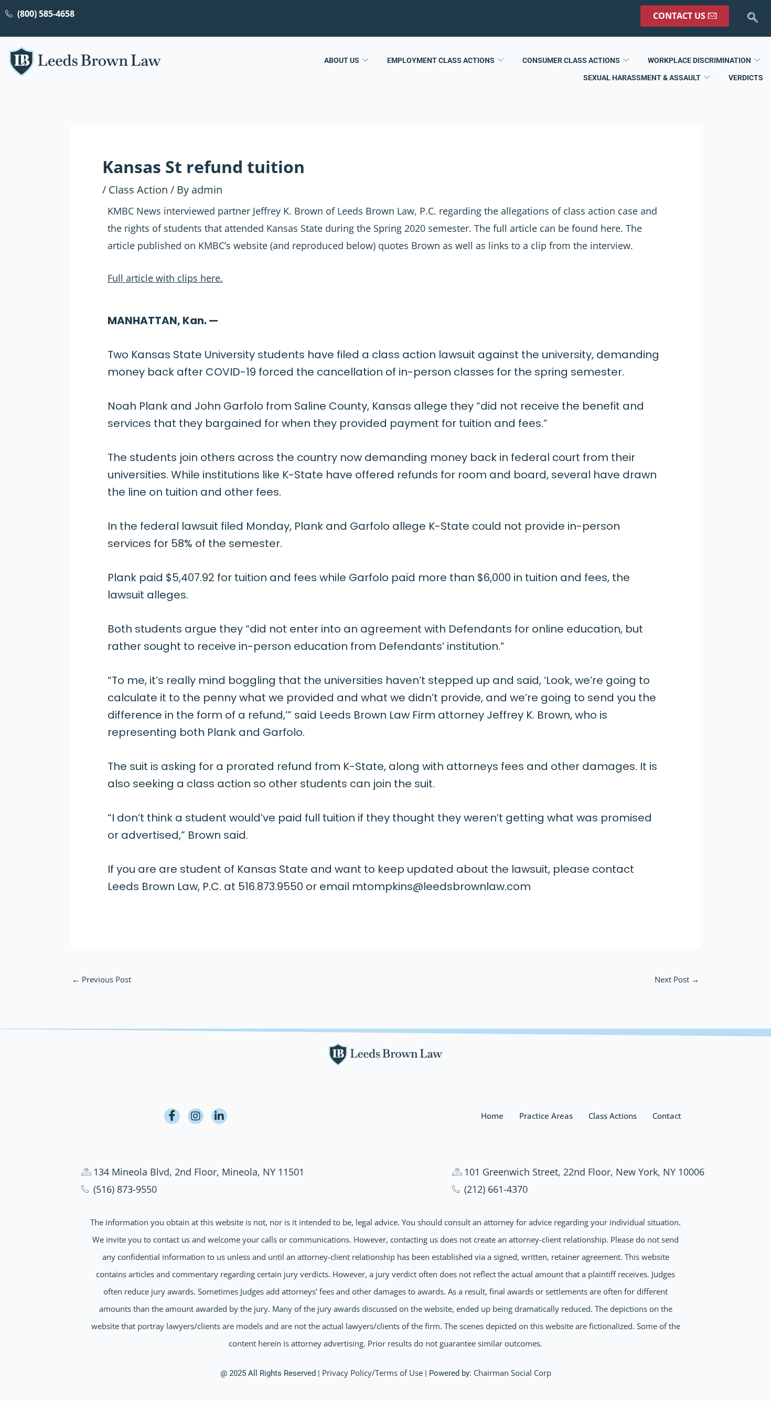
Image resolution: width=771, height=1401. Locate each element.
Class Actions (612, 1115)
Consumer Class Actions (571, 60)
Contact (666, 1115)
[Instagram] (196, 1116)
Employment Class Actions (441, 60)
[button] (752, 18)
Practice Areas (546, 1115)
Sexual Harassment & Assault (642, 77)
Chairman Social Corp (512, 1372)
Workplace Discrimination (699, 60)
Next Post (677, 979)
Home (492, 1115)
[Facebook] (172, 1116)
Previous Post (101, 979)
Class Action (138, 190)
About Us (341, 60)
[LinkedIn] (219, 1116)
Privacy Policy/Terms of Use (372, 1372)
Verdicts (746, 77)
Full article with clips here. (165, 278)
